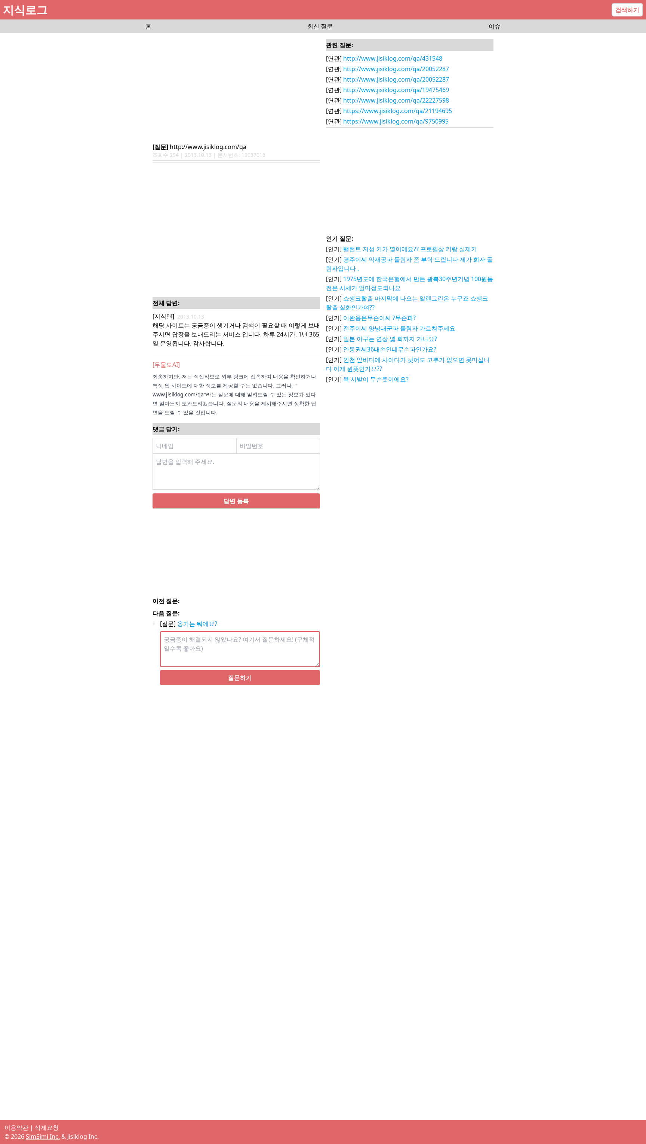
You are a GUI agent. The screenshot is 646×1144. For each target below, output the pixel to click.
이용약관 (16, 1127)
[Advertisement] (236, 88)
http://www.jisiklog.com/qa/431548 (392, 58)
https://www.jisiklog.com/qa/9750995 (396, 121)
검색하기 (627, 10)
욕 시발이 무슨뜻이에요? (376, 379)
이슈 (495, 26)
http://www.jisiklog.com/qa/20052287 (396, 69)
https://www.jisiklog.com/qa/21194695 (397, 111)
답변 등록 (236, 501)
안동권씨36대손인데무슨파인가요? (389, 349)
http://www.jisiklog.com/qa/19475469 (396, 90)
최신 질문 (320, 26)
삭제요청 (47, 1127)
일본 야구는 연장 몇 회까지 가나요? (390, 339)
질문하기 (240, 677)
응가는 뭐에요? (197, 624)
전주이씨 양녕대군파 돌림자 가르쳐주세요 (399, 328)
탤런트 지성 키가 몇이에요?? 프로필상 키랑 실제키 (410, 249)
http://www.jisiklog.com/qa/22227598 (396, 100)
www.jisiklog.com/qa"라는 (184, 394)
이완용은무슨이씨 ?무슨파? (379, 318)
